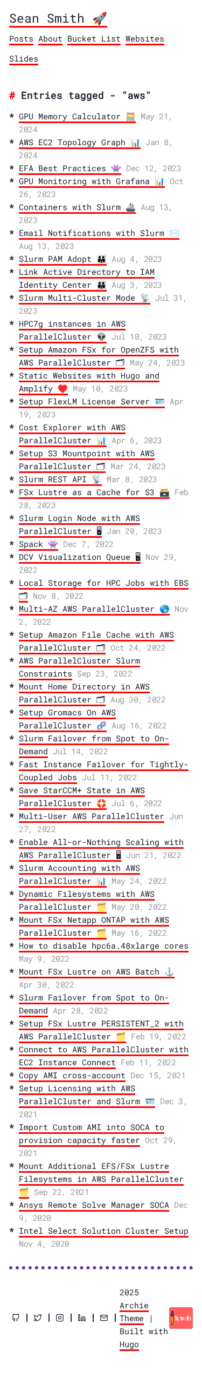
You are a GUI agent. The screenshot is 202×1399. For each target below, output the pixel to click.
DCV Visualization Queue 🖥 (80, 556)
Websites (145, 38)
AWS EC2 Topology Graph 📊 (80, 142)
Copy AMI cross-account (72, 1075)
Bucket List (94, 38)
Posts (21, 38)
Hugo (129, 1344)
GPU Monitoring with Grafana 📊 (92, 180)
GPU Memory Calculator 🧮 (77, 116)
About (50, 38)
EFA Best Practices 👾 (70, 168)
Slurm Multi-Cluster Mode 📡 (84, 297)
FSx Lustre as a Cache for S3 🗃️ (94, 491)
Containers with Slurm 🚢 (77, 206)
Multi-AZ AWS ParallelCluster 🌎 (94, 608)
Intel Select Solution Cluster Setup (104, 1230)
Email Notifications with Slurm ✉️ (99, 232)
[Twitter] (37, 1318)
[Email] (103, 1318)
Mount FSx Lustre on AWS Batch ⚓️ (97, 971)
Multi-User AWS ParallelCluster (91, 815)
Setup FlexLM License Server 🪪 (92, 401)
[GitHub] (15, 1318)
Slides (23, 58)
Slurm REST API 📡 (60, 479)
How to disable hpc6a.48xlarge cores (104, 945)
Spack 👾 (38, 543)
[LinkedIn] (81, 1318)
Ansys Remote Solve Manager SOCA (94, 1204)
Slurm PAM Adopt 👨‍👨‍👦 (63, 258)
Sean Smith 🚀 (58, 18)
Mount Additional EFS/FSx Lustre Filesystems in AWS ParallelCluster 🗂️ (101, 1178)
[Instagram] (59, 1318)
